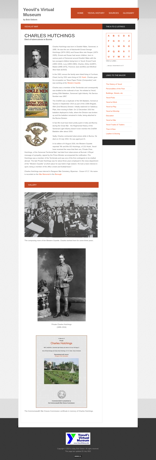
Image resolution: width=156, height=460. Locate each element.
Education (110, 116)
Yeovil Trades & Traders (115, 125)
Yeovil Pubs (110, 98)
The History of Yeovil (114, 84)
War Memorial (44, 174)
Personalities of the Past (115, 89)
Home (80, 13)
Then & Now (111, 129)
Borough (58, 174)
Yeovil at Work (111, 102)
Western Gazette (73, 83)
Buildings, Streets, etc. (114, 93)
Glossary (128, 13)
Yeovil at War (111, 120)
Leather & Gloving (113, 134)
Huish (84, 77)
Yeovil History (96, 13)
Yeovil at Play (111, 107)
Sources (114, 13)
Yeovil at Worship (112, 111)
